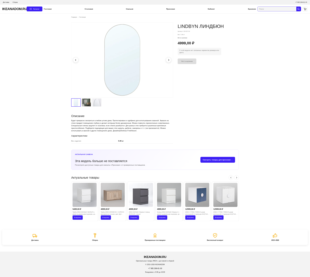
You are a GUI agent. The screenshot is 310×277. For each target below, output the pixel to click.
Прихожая (170, 9)
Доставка (6, 2)
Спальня (129, 9)
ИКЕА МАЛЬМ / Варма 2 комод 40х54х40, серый (139, 213)
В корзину (77, 217)
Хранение (252, 9)
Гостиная (48, 9)
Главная (74, 17)
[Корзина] (305, 8)
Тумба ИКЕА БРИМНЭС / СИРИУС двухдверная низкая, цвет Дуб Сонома (112, 213)
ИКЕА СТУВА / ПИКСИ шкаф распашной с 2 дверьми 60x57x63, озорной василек (197, 213)
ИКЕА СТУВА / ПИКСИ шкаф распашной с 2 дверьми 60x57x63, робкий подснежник (225, 213)
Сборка (15, 2)
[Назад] (231, 177)
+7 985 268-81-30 (301, 2)
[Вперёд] (236, 177)
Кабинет (211, 9)
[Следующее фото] (168, 60)
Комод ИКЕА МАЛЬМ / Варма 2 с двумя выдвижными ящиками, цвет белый (169, 213)
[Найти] (298, 9)
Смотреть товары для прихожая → (218, 160)
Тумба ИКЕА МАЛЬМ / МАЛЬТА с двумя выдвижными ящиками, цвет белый (84, 213)
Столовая (89, 9)
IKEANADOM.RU (13, 9)
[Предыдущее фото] (75, 60)
